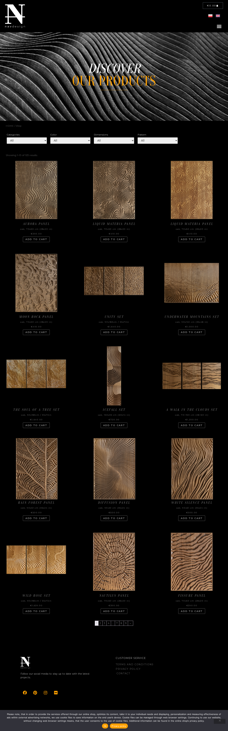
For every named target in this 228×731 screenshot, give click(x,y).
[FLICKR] (56, 692)
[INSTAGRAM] (45, 692)
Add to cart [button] (36, 239)
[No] (219, 721)
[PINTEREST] (35, 692)
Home (10, 126)
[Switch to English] (218, 16)
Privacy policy (118, 726)
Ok (105, 726)
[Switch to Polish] (210, 16)
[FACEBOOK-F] (25, 692)
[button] (219, 26)
